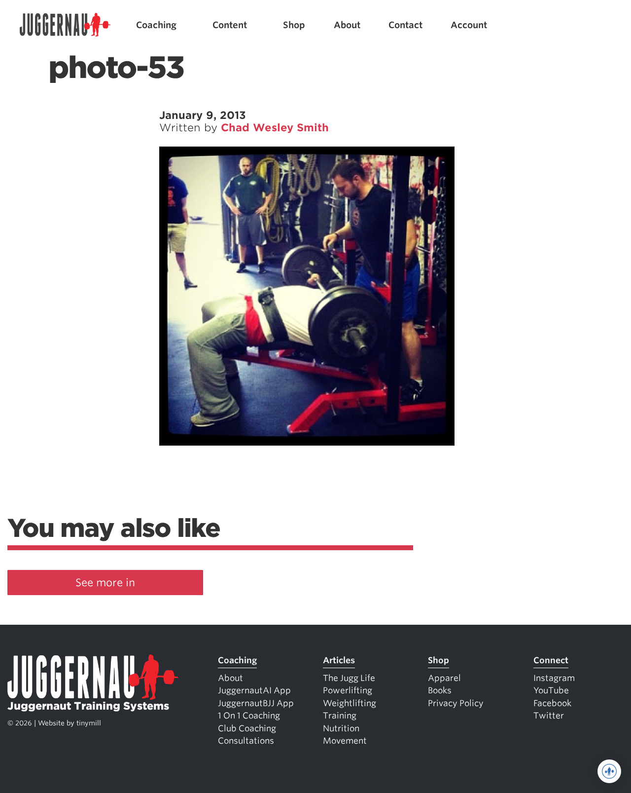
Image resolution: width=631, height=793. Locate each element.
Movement (345, 741)
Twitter (548, 715)
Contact (405, 25)
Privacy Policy (456, 703)
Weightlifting (349, 703)
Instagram (554, 678)
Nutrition (341, 728)
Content (229, 25)
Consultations (246, 741)
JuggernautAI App (254, 690)
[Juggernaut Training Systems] (65, 25)
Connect (550, 660)
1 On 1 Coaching (249, 715)
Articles (339, 660)
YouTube (551, 690)
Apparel (444, 678)
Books (440, 690)
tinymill (88, 723)
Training (339, 715)
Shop (294, 25)
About (347, 25)
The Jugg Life (349, 678)
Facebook (552, 703)
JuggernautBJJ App (256, 703)
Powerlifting (347, 690)
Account (469, 25)
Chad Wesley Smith (275, 127)
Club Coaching (247, 728)
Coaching (156, 25)
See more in (105, 582)
